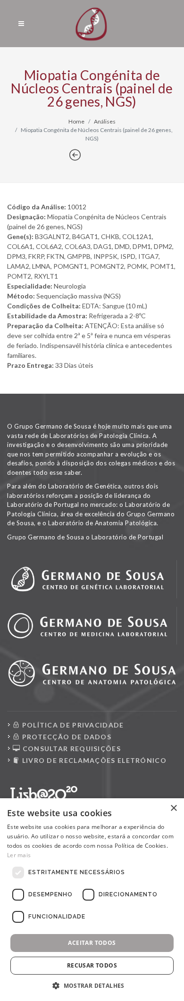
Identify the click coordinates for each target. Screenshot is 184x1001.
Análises (105, 121)
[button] (92, 985)
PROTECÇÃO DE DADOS (65, 737)
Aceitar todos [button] (92, 943)
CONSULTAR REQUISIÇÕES (70, 749)
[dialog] (92, 899)
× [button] (173, 808)
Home (76, 121)
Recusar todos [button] (92, 965)
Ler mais (19, 855)
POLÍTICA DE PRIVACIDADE (72, 725)
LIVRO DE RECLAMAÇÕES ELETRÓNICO (93, 760)
